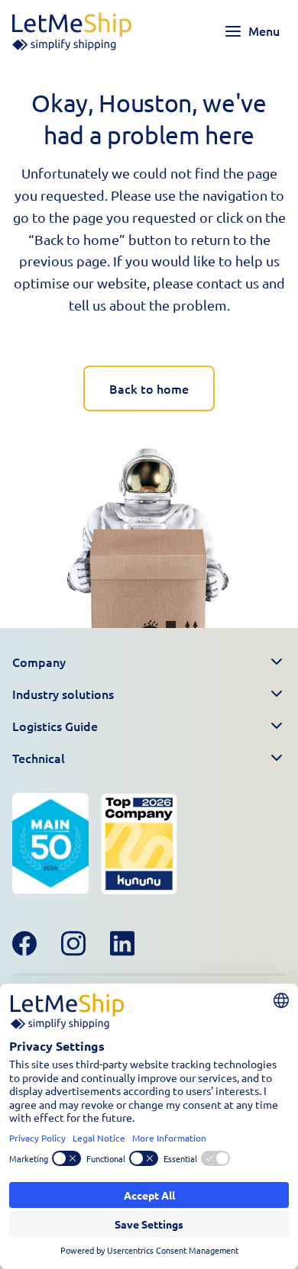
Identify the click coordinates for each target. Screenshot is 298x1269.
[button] (149, 662)
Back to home (149, 388)
